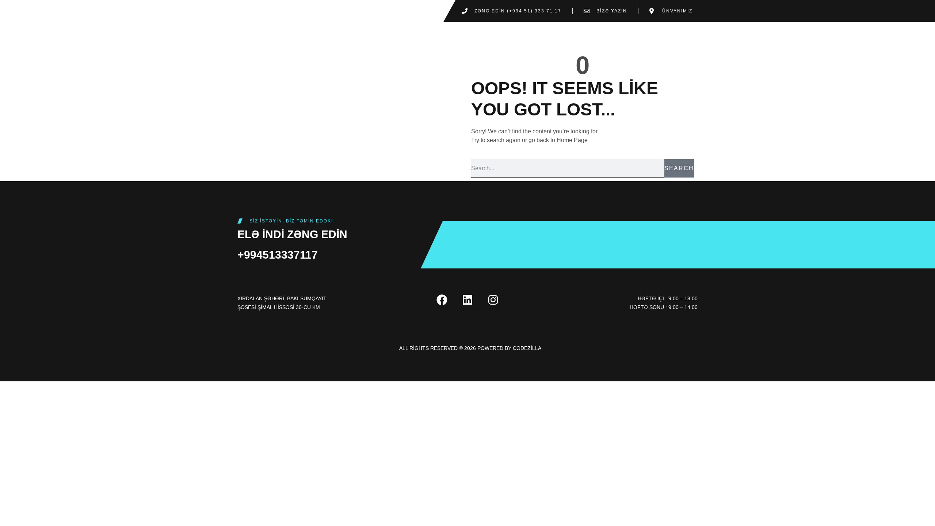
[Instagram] (493, 299)
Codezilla (527, 348)
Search (679, 168)
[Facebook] (441, 299)
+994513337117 (277, 255)
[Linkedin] (467, 299)
